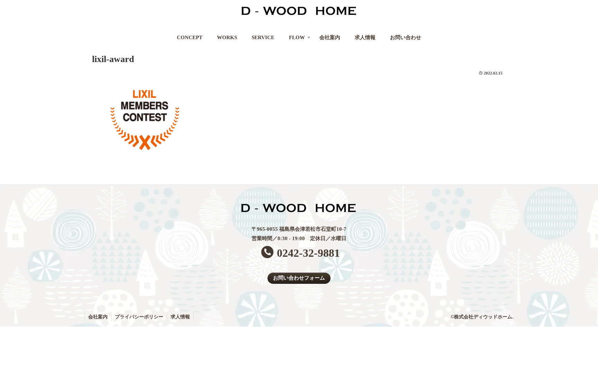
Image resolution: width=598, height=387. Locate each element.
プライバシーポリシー (139, 316)
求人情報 (180, 316)
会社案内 (98, 316)
